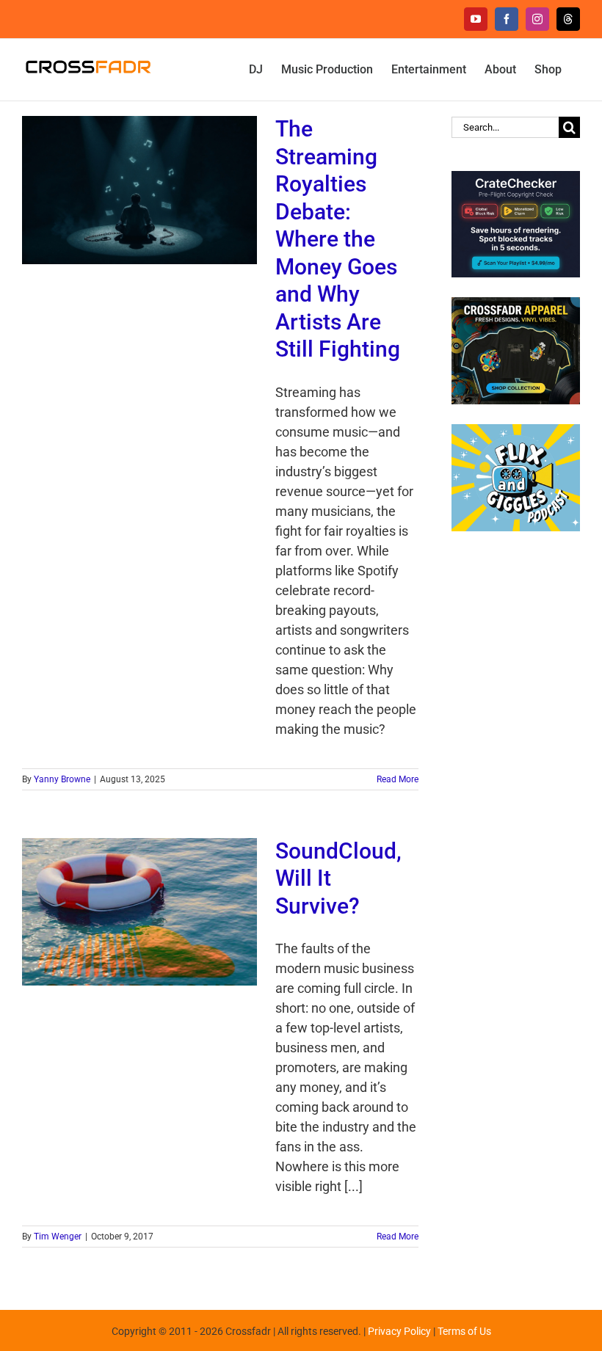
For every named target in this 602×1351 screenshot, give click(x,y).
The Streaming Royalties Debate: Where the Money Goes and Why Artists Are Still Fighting (337, 239)
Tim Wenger (57, 1236)
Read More (397, 779)
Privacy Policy (399, 1331)
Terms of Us (464, 1331)
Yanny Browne (62, 779)
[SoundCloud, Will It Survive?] (139, 912)
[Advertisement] (516, 784)
